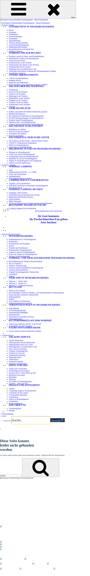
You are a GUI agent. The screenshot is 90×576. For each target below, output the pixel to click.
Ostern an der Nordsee (17, 94)
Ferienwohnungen (15, 36)
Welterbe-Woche (15, 80)
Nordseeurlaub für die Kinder (20, 67)
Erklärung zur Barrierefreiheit (62, 573)
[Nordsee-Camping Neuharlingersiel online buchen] (8, 210)
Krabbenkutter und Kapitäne (19, 244)
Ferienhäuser (13, 34)
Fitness (11, 276)
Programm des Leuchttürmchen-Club (22, 69)
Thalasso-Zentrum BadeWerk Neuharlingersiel (26, 124)
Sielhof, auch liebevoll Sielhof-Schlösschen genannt (28, 112)
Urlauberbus (13, 401)
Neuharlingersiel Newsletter (19, 371)
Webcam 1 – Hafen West (18, 281)
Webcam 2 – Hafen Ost (17, 283)
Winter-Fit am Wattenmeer (18, 83)
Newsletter (4, 501)
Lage (11, 170)
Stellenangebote (15, 297)
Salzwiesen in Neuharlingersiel (20, 147)
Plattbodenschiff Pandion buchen (21, 197)
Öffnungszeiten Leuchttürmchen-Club (23, 347)
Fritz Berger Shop (15, 188)
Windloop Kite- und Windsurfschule (22, 122)
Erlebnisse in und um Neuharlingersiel (35, 148)
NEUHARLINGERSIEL (11, 234)
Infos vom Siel (18, 365)
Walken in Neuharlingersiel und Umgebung (25, 161)
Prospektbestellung (7, 499)
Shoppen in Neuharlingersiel (19, 152)
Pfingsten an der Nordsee (18, 100)
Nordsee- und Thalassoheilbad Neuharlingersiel (42, 258)
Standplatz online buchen (18, 193)
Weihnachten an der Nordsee (19, 105)
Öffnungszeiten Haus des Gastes (21, 345)
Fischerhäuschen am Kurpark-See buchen (24, 195)
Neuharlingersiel (21, 236)
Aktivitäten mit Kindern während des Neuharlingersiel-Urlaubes (32, 71)
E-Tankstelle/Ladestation (18, 395)
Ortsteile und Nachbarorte (18, 248)
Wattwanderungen (15, 319)
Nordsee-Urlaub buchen (25, 52)
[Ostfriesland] (39, 563)
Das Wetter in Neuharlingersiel (20, 381)
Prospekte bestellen (16, 362)
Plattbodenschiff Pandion (18, 47)
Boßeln (11, 299)
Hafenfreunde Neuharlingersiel (20, 250)
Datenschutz (44, 573)
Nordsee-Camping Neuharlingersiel (13, 491)
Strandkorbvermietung (17, 73)
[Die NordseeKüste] (10, 569)
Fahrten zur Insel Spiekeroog (19, 163)
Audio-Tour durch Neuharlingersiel (22, 154)
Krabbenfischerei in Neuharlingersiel (22, 239)
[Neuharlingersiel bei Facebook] (12, 558)
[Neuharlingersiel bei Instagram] (36, 558)
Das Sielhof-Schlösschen (26, 126)
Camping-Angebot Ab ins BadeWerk (22, 208)
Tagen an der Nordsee (17, 291)
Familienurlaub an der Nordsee (20, 63)
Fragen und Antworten (24, 385)
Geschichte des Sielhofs (17, 134)
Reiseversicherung (15, 403)
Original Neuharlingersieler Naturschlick (24, 272)
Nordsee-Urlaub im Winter (18, 102)
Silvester (12, 107)
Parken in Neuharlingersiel (18, 399)
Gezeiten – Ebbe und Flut (18, 384)
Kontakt (12, 411)
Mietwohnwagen (15, 201)
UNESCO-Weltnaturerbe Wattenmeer (23, 143)
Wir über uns (17, 405)
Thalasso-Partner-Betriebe (18, 43)
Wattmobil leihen (15, 357)
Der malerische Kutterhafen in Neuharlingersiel (26, 116)
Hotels (11, 30)
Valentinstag (13, 90)
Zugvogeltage (14, 308)
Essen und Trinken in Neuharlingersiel (23, 254)
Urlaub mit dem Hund (17, 61)
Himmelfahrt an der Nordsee (19, 98)
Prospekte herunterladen (18, 364)
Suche (4, 416)
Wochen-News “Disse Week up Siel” (22, 373)
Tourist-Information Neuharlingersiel (13, 485)
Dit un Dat (15, 287)
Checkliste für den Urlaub (18, 393)
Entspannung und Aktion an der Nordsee (24, 65)
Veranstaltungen (8, 414)
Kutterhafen (13, 242)
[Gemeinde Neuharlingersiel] (66, 569)
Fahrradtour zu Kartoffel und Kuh (21, 317)
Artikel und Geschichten (18, 369)
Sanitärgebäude (14, 176)
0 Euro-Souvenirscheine (25, 327)
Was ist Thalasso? (15, 264)
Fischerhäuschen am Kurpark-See (21, 49)
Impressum (35, 573)
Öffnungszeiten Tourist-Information (22, 343)
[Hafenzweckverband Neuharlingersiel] (36, 569)
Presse (2, 575)
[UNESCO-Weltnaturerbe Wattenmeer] (63, 563)
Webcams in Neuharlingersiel (29, 277)
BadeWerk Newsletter (17, 375)
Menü (73, 17)
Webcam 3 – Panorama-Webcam (21, 286)
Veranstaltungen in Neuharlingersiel (34, 304)
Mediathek (13, 377)
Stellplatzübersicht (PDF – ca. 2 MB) (22, 172)
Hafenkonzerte (14, 315)
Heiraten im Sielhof (16, 136)
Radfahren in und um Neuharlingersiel (23, 159)
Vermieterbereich (12, 575)
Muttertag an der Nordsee (18, 96)
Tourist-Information (16, 340)
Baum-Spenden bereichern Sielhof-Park (23, 295)
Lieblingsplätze (20, 108)
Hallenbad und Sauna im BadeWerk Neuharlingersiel (28, 186)
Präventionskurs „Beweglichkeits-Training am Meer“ (28, 85)
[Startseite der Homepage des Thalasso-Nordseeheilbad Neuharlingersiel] (26, 23)
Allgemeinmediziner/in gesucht (20, 303)
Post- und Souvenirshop (17, 349)
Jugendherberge (15, 41)
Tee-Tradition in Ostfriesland (19, 301)
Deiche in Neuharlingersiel (19, 145)
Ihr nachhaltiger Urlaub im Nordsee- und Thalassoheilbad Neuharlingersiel (36, 293)
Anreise (12, 389)
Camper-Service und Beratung (29, 180)
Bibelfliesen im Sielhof (17, 129)
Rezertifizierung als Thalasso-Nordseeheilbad (25, 261)
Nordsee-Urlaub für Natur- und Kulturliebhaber (26, 56)
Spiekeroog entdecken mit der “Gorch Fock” (25, 324)
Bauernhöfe (13, 39)
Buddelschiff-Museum (17, 114)
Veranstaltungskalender (17, 310)
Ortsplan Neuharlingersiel (18, 351)
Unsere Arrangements (23, 74)
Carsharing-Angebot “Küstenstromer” (23, 391)
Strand (11, 246)
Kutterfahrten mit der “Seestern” (21, 326)
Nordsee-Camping (15, 51)
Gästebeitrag (13, 397)
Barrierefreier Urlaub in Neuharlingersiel (24, 58)
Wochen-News (5, 502)
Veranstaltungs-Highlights (18, 313)
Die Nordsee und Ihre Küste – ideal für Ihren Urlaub (28, 141)
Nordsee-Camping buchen (26, 189)
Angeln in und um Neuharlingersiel (22, 252)
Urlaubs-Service (8, 335)
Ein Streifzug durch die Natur (29, 137)
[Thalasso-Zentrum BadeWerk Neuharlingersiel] (18, 526)
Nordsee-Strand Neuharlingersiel (21, 120)
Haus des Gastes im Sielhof (19, 132)
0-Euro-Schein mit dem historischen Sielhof (25, 331)
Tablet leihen (13, 359)
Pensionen (12, 32)
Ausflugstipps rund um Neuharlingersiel (23, 156)
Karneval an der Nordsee (18, 92)
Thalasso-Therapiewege (17, 266)
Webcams (12, 379)
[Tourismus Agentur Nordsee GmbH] (16, 563)
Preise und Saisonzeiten (17, 174)
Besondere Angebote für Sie (27, 205)
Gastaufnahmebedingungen (19, 45)
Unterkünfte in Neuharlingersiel (31, 26)
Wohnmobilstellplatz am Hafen (20, 178)
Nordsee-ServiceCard (17, 353)
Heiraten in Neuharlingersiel (19, 256)
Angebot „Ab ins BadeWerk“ (20, 184)
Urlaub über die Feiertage (26, 86)
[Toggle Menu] (1, 22)
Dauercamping (14, 199)
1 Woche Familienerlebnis (18, 78)
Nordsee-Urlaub (8, 25)
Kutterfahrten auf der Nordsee (30, 320)
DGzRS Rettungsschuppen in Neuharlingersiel (26, 118)
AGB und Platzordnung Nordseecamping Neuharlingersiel (30, 203)
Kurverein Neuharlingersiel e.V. (18, 573)
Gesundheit (13, 274)
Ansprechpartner (15, 408)
